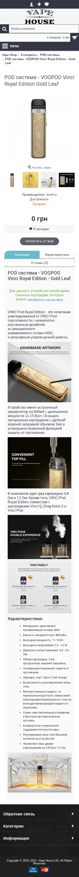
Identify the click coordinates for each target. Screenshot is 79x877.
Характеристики (57, 255)
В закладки (41, 229)
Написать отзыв (39, 241)
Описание (22, 255)
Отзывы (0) (39, 263)
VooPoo (51, 194)
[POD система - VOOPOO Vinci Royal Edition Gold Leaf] (39, 128)
